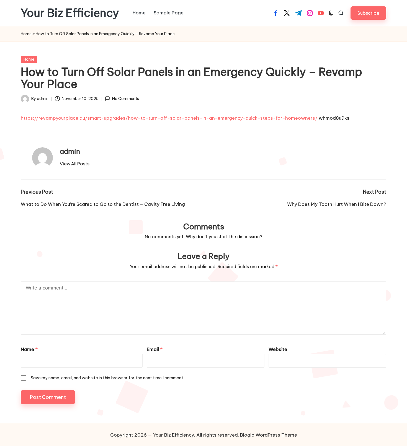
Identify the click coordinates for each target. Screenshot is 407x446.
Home (26, 33)
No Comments (125, 98)
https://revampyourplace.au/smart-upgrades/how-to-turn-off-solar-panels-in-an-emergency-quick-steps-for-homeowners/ (169, 118)
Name (29, 349)
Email (155, 349)
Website (278, 349)
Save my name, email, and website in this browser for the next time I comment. (107, 377)
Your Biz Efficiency (70, 13)
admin (70, 151)
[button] (368, 12)
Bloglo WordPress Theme (268, 435)
